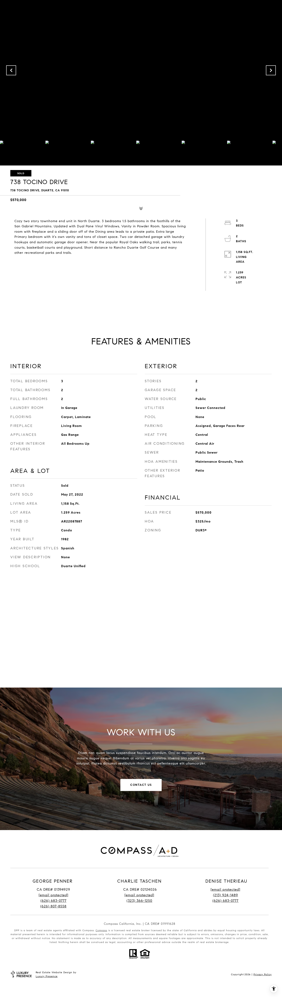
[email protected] (225, 889)
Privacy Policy (263, 974)
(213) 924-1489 (225, 895)
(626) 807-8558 (53, 906)
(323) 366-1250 (139, 901)
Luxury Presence (47, 976)
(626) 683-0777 (53, 901)
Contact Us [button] (141, 785)
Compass (101, 930)
